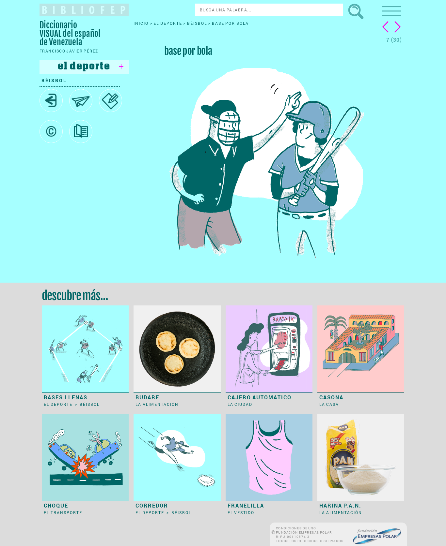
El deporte (168, 23)
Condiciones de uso (296, 528)
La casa (329, 404)
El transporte (63, 512)
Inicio (142, 23)
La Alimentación (157, 404)
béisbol (54, 80)
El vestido (241, 512)
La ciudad (240, 404)
